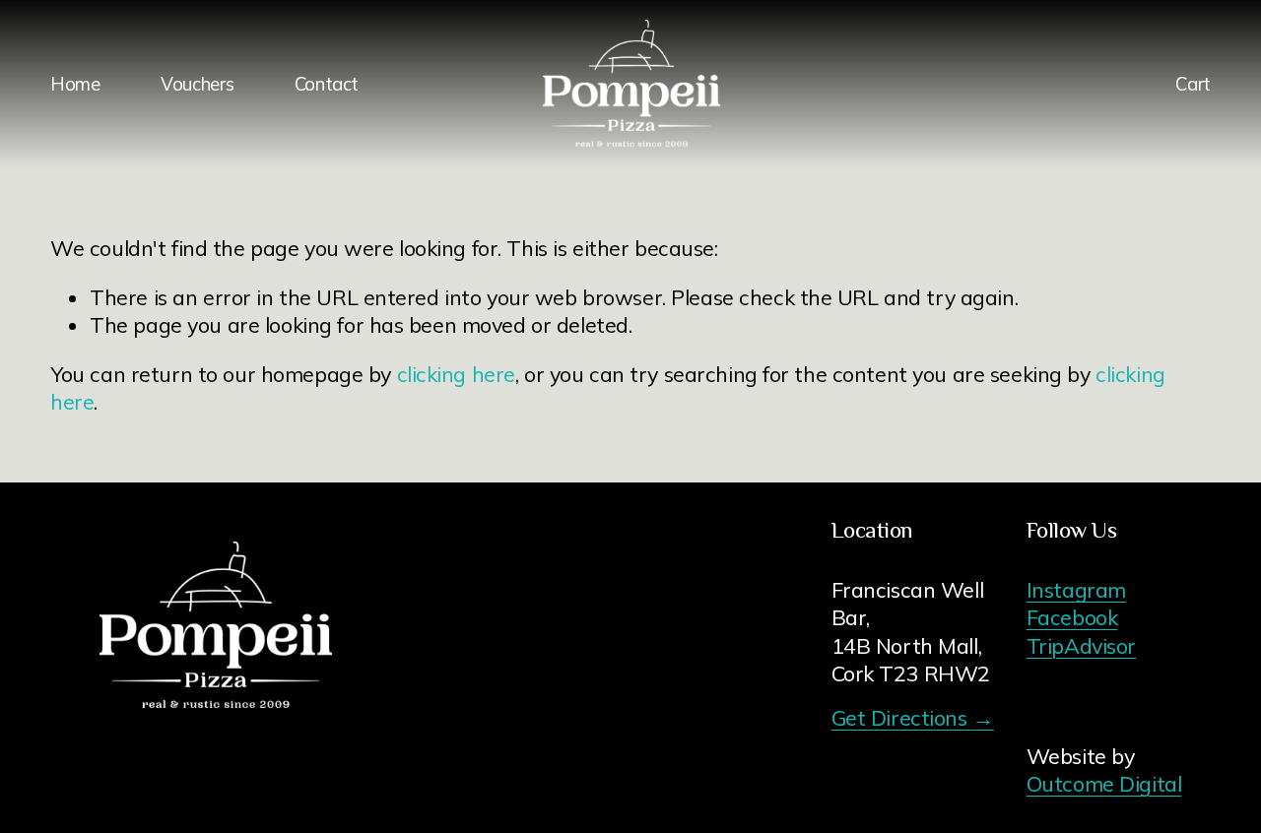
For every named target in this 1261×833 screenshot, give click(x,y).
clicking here (456, 373)
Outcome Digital (1104, 783)
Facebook (1072, 617)
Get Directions (912, 717)
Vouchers (197, 84)
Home (75, 84)
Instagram (1076, 589)
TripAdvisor (1081, 645)
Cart (1193, 84)
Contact (327, 84)
